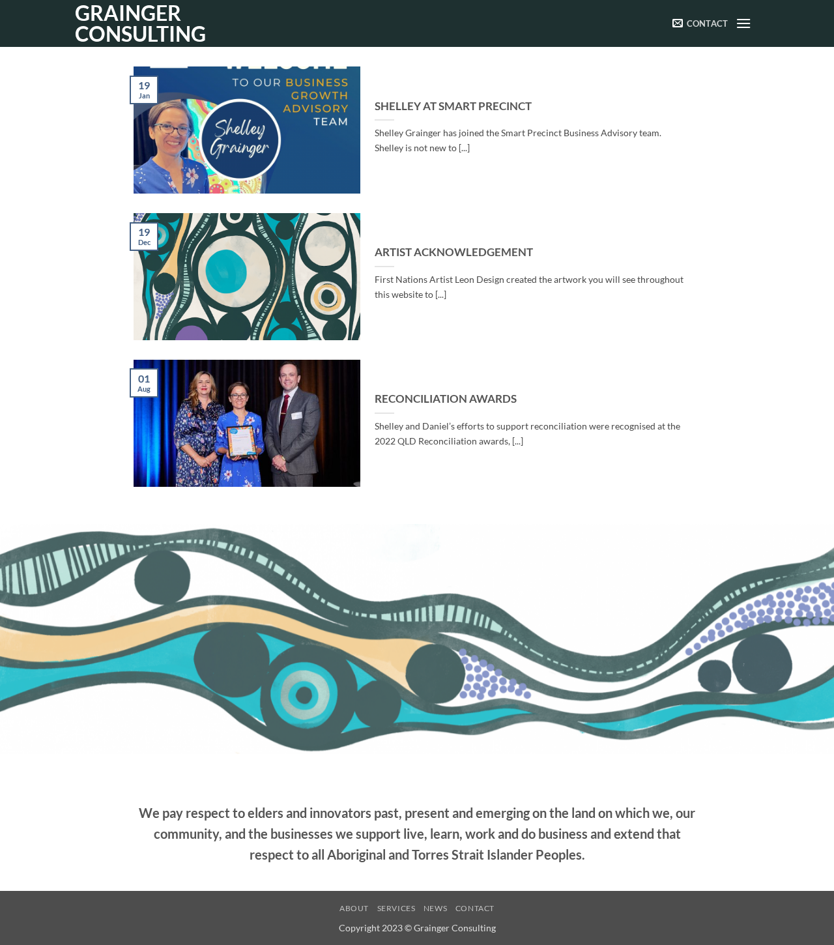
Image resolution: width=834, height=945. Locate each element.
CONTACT (475, 908)
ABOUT (354, 908)
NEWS (435, 908)
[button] (744, 23)
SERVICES (396, 908)
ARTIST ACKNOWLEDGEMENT (454, 252)
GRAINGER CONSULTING (140, 23)
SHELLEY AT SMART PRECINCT (453, 106)
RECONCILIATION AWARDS (446, 398)
